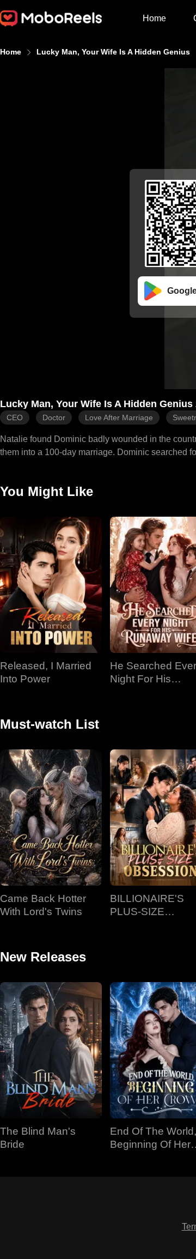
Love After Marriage (119, 417)
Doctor (53, 417)
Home (154, 18)
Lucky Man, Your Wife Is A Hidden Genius (113, 51)
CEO (15, 417)
